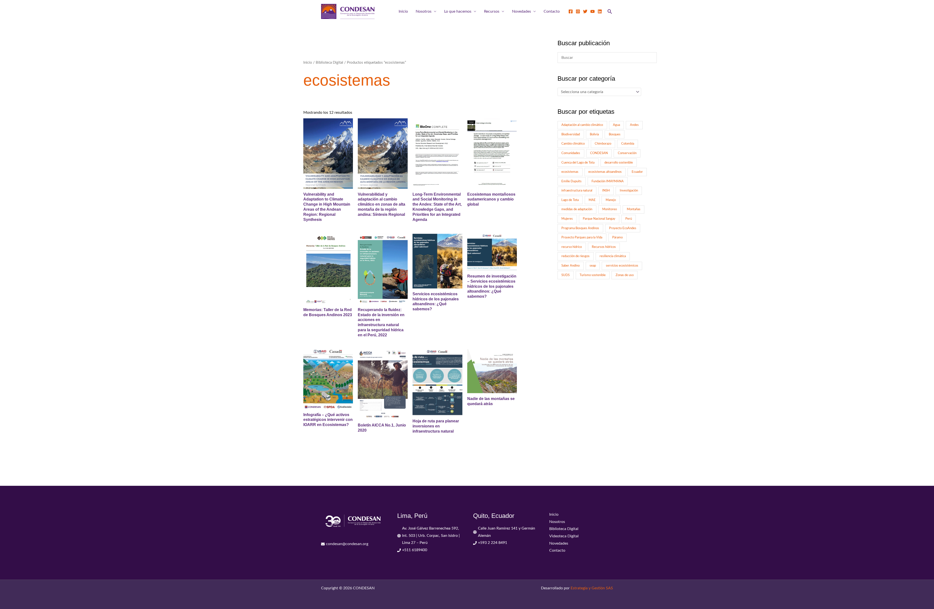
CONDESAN (599, 153)
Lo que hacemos (457, 11)
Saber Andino (570, 265)
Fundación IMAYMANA (608, 181)
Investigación (629, 190)
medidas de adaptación (576, 209)
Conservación (627, 153)
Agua (616, 124)
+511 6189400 (414, 550)
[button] (610, 12)
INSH (606, 190)
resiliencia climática (613, 256)
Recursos (491, 11)
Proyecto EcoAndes (622, 228)
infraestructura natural (576, 190)
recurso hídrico (571, 246)
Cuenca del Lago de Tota (577, 162)
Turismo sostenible (593, 275)
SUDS (565, 275)
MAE (592, 200)
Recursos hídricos (604, 246)
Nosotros (423, 11)
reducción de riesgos (575, 256)
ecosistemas (569, 171)
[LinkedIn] (600, 11)
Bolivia (594, 134)
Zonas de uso (625, 275)
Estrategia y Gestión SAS (592, 588)
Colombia (627, 143)
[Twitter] (585, 11)
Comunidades (570, 153)
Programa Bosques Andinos (580, 228)
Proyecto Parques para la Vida (581, 237)
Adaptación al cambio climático (582, 124)
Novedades (521, 11)
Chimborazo (603, 143)
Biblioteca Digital (329, 62)
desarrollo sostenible (618, 162)
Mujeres (567, 218)
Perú (628, 218)
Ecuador (637, 171)
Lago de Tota (570, 200)
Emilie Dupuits (571, 181)
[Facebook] (570, 11)
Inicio (403, 11)
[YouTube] (592, 11)
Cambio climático (573, 143)
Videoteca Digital (564, 536)
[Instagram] (578, 11)
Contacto (552, 11)
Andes (634, 124)
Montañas (633, 209)
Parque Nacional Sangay (599, 218)
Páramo (617, 237)
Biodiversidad (570, 134)
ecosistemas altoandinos (605, 171)
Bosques (614, 134)
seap (593, 265)
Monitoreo (609, 209)
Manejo (611, 200)
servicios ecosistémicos (622, 265)
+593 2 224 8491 (492, 543)
